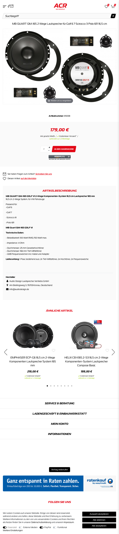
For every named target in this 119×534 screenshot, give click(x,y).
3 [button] (54, 385)
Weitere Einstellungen (13, 530)
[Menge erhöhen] (49, 147)
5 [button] (61, 385)
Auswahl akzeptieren (99, 514)
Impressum (69, 522)
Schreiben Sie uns (43, 174)
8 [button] (71, 385)
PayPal (47, 527)
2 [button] (50, 385)
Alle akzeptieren (99, 525)
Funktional (62, 527)
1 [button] (47, 385)
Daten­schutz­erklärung (41, 522)
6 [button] (64, 385)
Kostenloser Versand (67, 136)
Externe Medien (30, 527)
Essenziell (12, 527)
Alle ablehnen (99, 520)
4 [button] (57, 385)
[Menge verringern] (49, 150)
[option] (32, 348)
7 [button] (68, 385)
